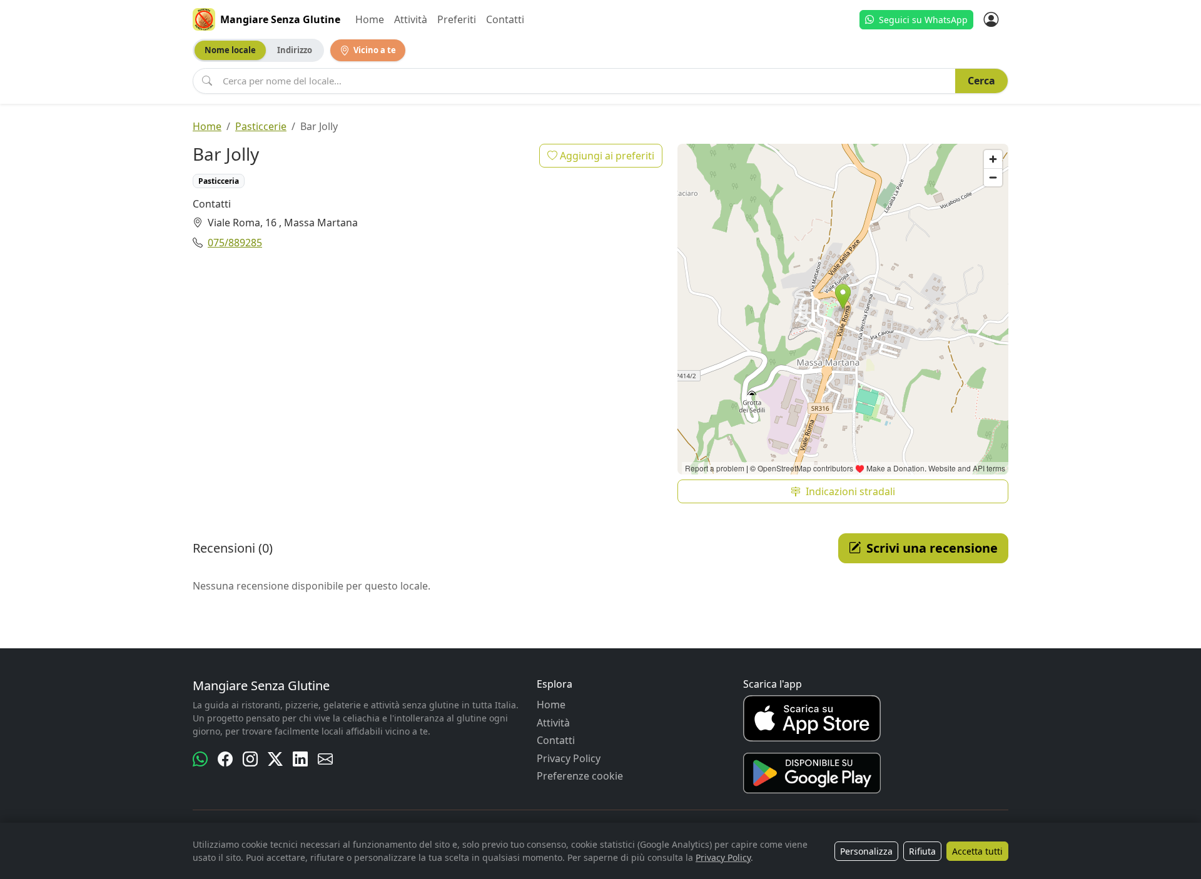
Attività (410, 19)
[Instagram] (250, 759)
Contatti (505, 19)
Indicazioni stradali (850, 491)
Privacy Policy (568, 758)
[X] (275, 759)
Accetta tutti (977, 851)
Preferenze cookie (580, 776)
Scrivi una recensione (932, 548)
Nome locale (230, 50)
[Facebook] (225, 759)
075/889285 (235, 242)
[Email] (325, 759)
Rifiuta (922, 851)
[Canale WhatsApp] (200, 759)
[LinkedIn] (300, 759)
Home (369, 19)
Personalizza (866, 851)
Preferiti (456, 19)
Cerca (981, 81)
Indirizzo (294, 50)
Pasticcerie (260, 126)
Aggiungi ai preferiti (605, 156)
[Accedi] (990, 19)
